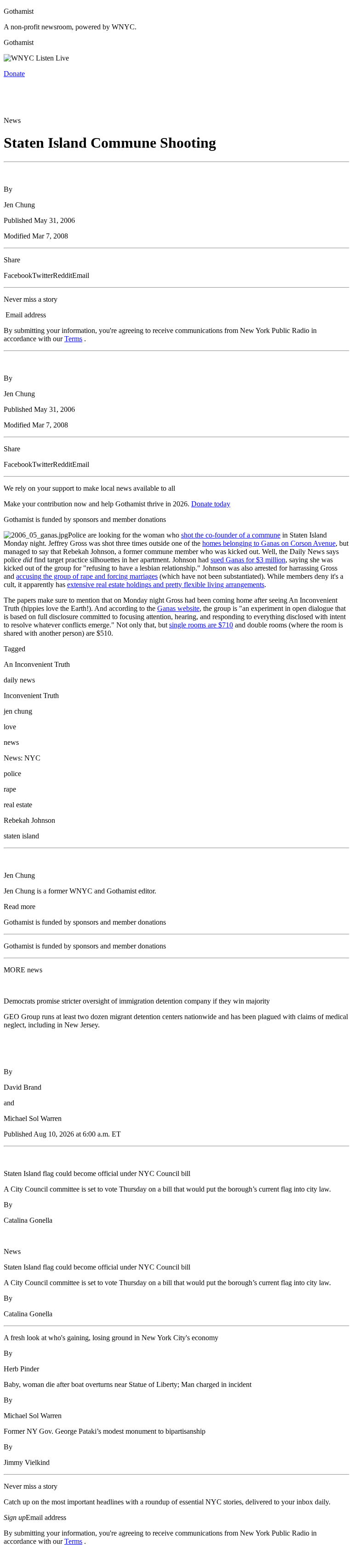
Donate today (210, 504)
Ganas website (178, 608)
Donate (14, 74)
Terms (73, 339)
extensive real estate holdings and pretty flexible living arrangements (165, 584)
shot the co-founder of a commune (230, 535)
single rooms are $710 (201, 625)
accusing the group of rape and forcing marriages (87, 576)
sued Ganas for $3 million (248, 560)
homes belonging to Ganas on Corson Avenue (269, 543)
